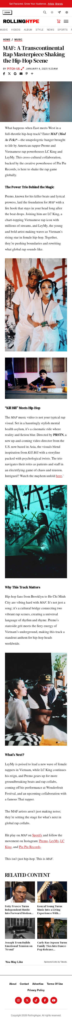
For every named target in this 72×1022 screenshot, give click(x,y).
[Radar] (52, 12)
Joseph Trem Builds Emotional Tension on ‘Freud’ (18, 946)
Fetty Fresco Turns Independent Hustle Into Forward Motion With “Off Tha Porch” (18, 909)
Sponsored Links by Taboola (55, 962)
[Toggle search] (44, 12)
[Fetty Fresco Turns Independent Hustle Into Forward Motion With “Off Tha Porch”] (20, 892)
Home (6, 39)
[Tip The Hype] (59, 12)
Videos (15, 29)
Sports (63, 29)
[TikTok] (36, 1000)
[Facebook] (44, 1000)
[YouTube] (53, 1000)
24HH (7, 12)
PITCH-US (13, 68)
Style (39, 29)
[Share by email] (21, 73)
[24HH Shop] (58, 21)
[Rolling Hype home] (21, 21)
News (50, 29)
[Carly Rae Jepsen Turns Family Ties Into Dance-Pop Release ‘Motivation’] (52, 928)
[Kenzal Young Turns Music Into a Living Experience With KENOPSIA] (52, 892)
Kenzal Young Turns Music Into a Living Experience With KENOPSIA (49, 909)
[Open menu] (66, 21)
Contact (24, 984)
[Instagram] (18, 1000)
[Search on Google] (15, 73)
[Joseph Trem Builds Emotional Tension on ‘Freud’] (20, 928)
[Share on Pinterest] (27, 73)
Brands (59, 3)
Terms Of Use (55, 984)
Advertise (37, 984)
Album (28, 29)
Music (4, 29)
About (12, 984)
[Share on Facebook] (4, 73)
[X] (27, 1000)
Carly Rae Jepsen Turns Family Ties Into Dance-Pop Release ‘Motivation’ (52, 946)
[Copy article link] (32, 73)
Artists (51, 3)
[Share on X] (9, 73)
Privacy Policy (36, 990)
